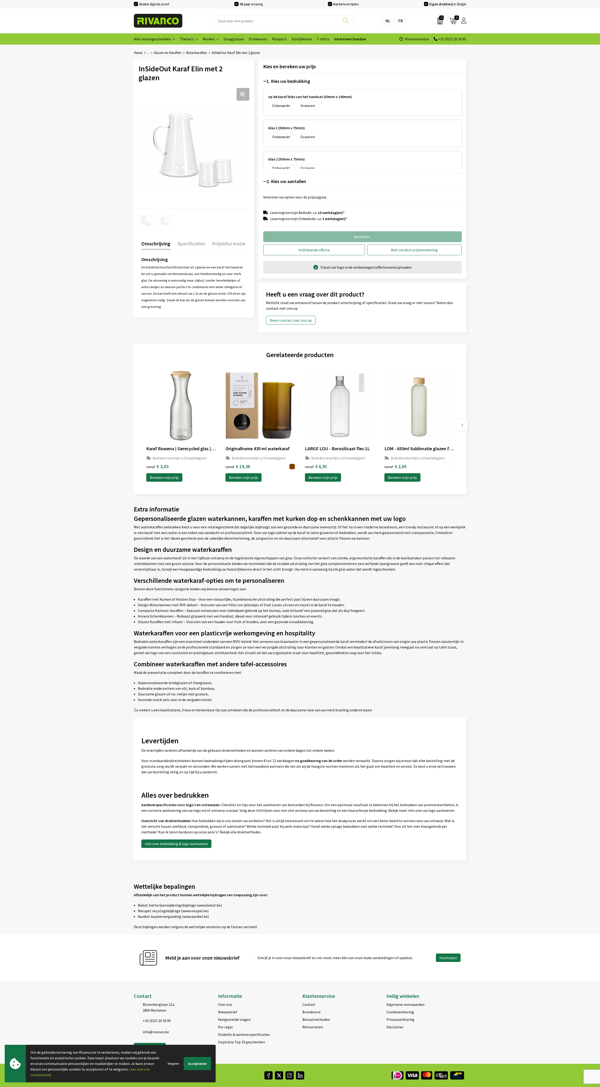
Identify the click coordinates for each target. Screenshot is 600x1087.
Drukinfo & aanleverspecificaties (244, 1034)
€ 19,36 (237, 466)
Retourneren (312, 1027)
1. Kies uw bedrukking (288, 81)
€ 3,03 (157, 466)
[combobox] (283, 20)
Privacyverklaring (400, 1019)
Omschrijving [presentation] (155, 243)
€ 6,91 (316, 466)
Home (138, 52)
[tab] (155, 244)
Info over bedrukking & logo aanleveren (176, 843)
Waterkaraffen (196, 52)
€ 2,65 (395, 466)
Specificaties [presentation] (191, 243)
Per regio (225, 1027)
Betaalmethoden (316, 1019)
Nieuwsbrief (227, 1012)
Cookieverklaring (400, 1012)
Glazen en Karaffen (167, 52)
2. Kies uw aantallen (286, 181)
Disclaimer (395, 1027)
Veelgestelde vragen (234, 1019)
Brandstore (311, 1012)
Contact (308, 1004)
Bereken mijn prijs (164, 477)
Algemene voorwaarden (405, 1004)
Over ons (225, 1004)
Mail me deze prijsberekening (414, 250)
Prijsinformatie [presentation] (228, 243)
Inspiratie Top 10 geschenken (241, 1042)
